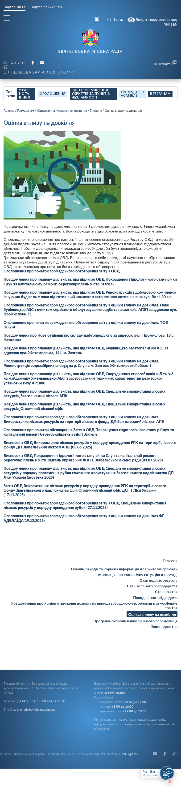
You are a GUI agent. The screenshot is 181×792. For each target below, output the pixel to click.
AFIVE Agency (128, 754)
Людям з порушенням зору (156, 19)
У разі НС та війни (24, 93)
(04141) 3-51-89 (54, 701)
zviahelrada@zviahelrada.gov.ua (34, 709)
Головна (9, 110)
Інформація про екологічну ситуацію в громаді (136, 574)
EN (175, 24)
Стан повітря (166, 591)
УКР (167, 24)
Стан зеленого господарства (152, 586)
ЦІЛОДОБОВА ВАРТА (39, 72)
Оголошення (53, 93)
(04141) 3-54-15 (29, 701)
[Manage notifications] (170, 781)
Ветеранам (160, 93)
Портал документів (46, 7)
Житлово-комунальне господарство (62, 110)
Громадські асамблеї (132, 94)
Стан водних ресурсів (158, 580)
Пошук (117, 19)
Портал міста (14, 7)
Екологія (96, 110)
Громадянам (25, 110)
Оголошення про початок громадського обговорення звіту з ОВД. (62, 271)
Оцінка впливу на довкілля (152, 614)
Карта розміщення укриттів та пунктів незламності (91, 93)
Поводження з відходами (155, 597)
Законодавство (164, 626)
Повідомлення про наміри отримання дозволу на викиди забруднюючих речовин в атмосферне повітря (94, 605)
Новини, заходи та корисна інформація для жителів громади (124, 569)
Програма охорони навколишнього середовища (135, 621)
